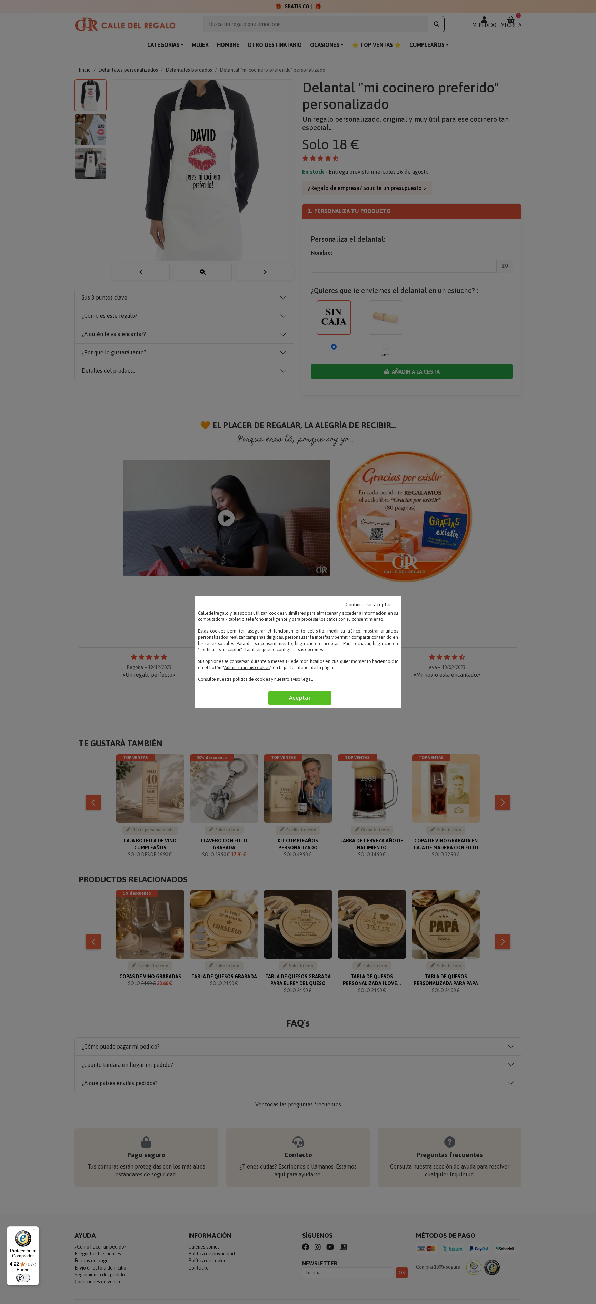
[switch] (23, 1278)
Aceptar (300, 697)
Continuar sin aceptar (368, 604)
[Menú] (35, 1230)
